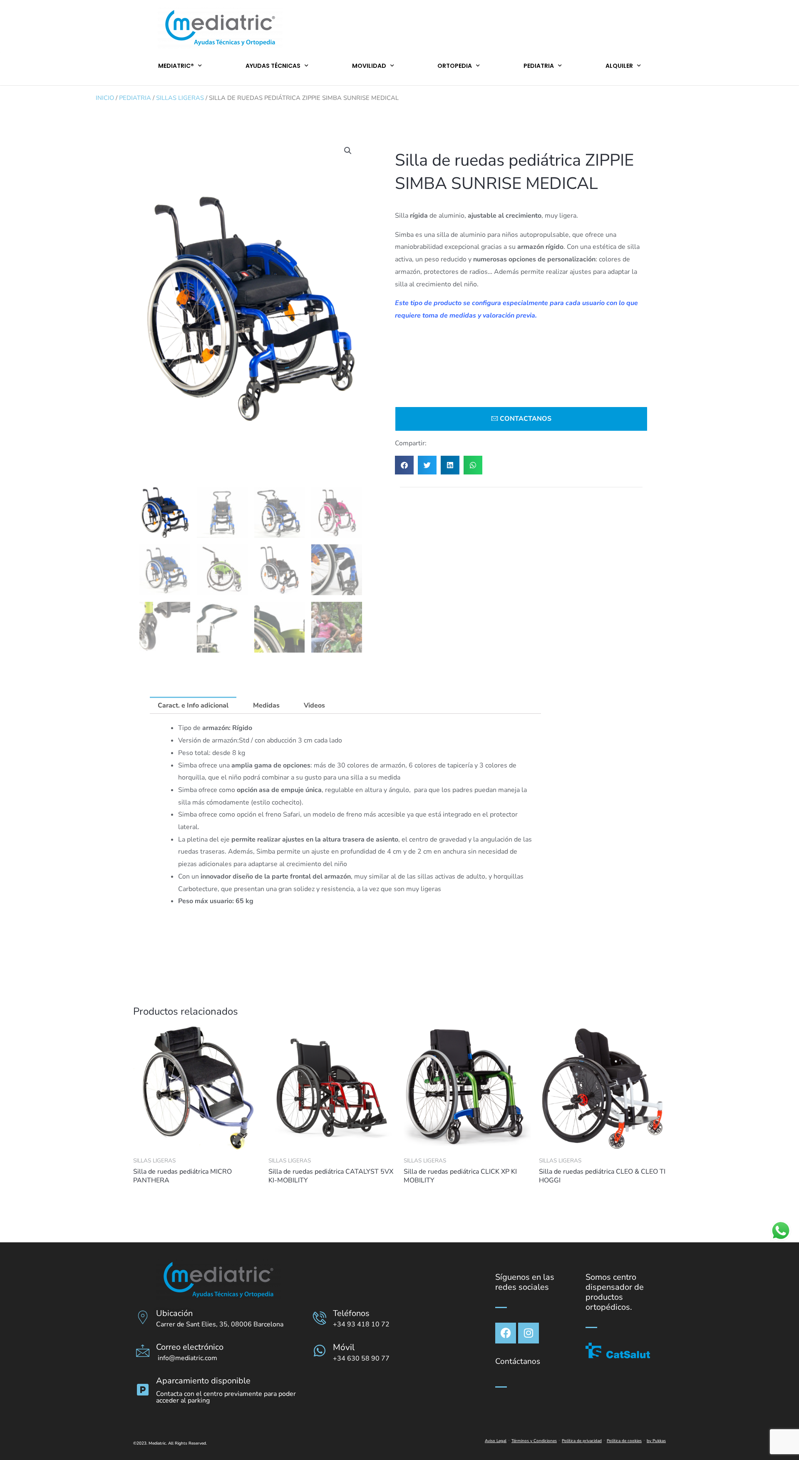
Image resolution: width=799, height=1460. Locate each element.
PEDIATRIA (539, 66)
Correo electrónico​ (189, 1347)
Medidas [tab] (266, 705)
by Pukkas (656, 1441)
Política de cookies (624, 1441)
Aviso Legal (495, 1441)
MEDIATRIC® (176, 66)
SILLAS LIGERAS (180, 98)
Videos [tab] (314, 705)
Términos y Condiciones (534, 1441)
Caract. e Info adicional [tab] (193, 705)
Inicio (105, 98)
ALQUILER (619, 66)
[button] (347, 150)
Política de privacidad (582, 1441)
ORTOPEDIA (454, 66)
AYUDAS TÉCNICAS (273, 66)
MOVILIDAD (369, 66)
